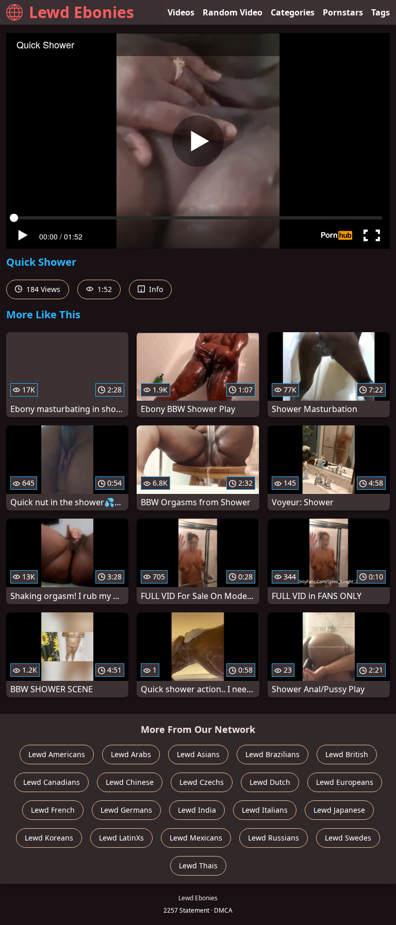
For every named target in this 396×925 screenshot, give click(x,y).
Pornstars (343, 12)
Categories (293, 12)
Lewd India (197, 810)
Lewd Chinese (130, 782)
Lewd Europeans (344, 782)
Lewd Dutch (270, 782)
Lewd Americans (56, 754)
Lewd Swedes (348, 838)
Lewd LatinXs (121, 838)
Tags (380, 12)
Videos (181, 12)
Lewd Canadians (51, 782)
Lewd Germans (126, 810)
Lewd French (53, 810)
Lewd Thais (198, 865)
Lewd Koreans (49, 838)
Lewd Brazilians (272, 754)
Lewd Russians (273, 838)
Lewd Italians (265, 810)
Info (155, 289)
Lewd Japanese (339, 810)
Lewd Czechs (201, 782)
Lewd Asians (198, 754)
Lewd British (346, 754)
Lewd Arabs (131, 754)
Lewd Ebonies (81, 12)
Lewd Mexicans (196, 838)
